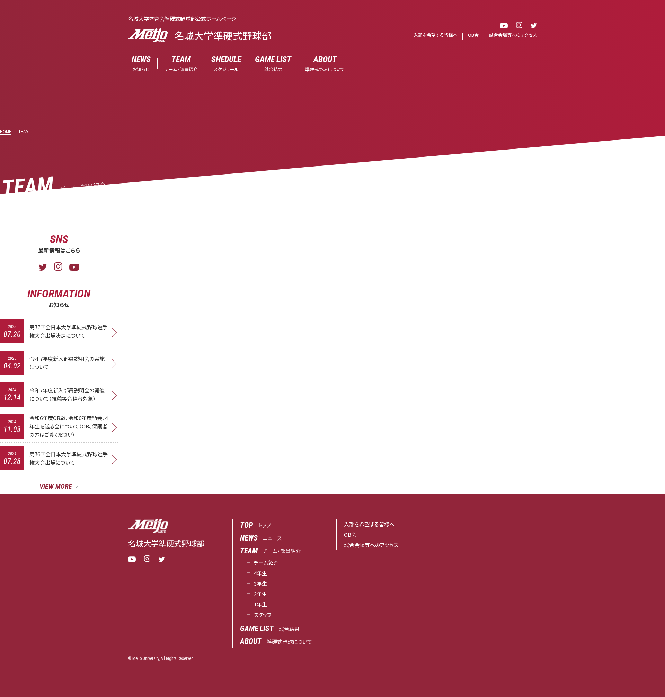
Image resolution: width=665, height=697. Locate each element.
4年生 (260, 573)
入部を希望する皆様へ (436, 35)
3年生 (260, 583)
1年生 (260, 604)
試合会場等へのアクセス (513, 35)
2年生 (260, 593)
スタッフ (263, 614)
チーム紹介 (266, 562)
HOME (5, 131)
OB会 (473, 35)
